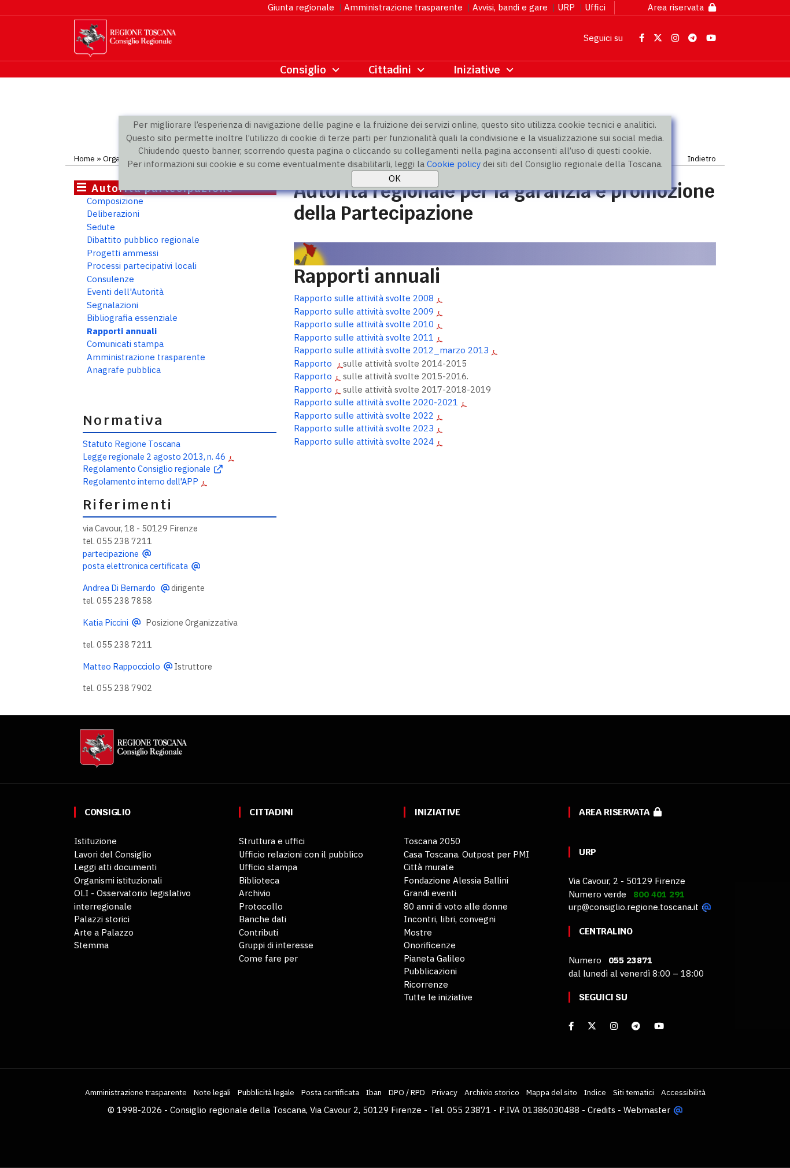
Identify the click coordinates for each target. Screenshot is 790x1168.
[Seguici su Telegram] (693, 37)
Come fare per (268, 958)
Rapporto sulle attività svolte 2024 (364, 441)
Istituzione (95, 841)
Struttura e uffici (272, 841)
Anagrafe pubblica (124, 369)
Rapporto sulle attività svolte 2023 (364, 428)
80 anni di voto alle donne (456, 906)
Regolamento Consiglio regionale (147, 468)
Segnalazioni (112, 305)
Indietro (702, 158)
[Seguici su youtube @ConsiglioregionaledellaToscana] (659, 1026)
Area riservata (678, 7)
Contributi (258, 932)
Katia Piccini (105, 622)
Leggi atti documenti (115, 867)
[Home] (132, 753)
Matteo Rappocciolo (121, 666)
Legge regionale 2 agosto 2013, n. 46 (154, 456)
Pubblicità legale (266, 1092)
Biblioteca (259, 880)
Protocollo (261, 906)
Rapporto (314, 363)
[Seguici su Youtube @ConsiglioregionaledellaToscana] (711, 37)
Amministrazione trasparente (403, 7)
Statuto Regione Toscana (131, 443)
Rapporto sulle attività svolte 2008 (364, 298)
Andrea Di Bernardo (120, 587)
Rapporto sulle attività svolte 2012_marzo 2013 (391, 350)
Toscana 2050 (432, 841)
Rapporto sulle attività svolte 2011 (364, 337)
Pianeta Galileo (434, 958)
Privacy (444, 1092)
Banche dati (262, 919)
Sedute (101, 226)
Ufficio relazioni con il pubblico (301, 854)
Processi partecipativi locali (142, 265)
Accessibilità (683, 1092)
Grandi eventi (430, 893)
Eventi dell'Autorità (125, 291)
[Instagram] (614, 1026)
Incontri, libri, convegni (450, 919)
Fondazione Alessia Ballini (456, 880)
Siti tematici (633, 1092)
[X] (592, 1026)
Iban (374, 1092)
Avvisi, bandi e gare (510, 7)
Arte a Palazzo (104, 932)
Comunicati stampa (125, 343)
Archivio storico (491, 1092)
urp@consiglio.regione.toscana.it (633, 906)
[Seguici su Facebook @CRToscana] (643, 37)
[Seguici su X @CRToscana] (659, 37)
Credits (601, 1109)
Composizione (115, 200)
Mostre (418, 932)
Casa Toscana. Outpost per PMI (466, 854)
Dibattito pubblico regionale (143, 239)
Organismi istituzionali (118, 880)
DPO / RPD (407, 1092)
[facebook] (571, 1026)
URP (566, 7)
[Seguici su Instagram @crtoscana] (676, 37)
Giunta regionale (301, 7)
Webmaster (646, 1109)
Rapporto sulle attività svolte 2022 (364, 415)
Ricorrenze (426, 984)
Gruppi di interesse (276, 945)
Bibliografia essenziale (132, 317)
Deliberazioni (113, 213)
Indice (595, 1092)
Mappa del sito (551, 1092)
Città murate (429, 867)
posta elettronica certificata (135, 565)
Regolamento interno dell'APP (140, 481)
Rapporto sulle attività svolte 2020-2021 (376, 402)
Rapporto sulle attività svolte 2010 (364, 324)
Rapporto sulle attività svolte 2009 (364, 311)
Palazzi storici (102, 919)
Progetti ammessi (122, 252)
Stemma (91, 945)
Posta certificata (330, 1092)
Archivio (255, 893)
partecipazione (111, 553)
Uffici (595, 7)
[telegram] (637, 1026)
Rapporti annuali (122, 331)
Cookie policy (454, 163)
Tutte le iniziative (438, 997)
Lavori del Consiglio (113, 854)
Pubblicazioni (430, 971)
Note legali (212, 1092)
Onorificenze (430, 945)
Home (84, 158)
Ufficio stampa (268, 867)
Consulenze (110, 278)
